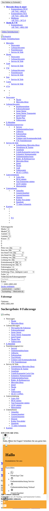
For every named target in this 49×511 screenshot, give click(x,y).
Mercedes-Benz (22, 102)
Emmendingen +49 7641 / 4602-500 (19, 26)
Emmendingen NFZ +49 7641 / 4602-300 (19, 15)
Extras (3, 282)
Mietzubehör (21, 186)
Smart (18, 163)
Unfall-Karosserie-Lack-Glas (27, 152)
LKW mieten (21, 184)
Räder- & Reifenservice (25, 159)
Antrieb (4, 234)
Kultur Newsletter (23, 200)
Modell (4, 231)
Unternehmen (11, 188)
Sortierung (5, 272)
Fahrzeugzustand (7, 269)
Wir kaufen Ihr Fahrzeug (21, 328)
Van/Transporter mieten (25, 181)
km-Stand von (6, 253)
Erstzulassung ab (7, 262)
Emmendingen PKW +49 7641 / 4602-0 (19, 10)
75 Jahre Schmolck (23, 204)
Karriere (9, 206)
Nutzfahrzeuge (17, 50)
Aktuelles (20, 191)
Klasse (3, 239)
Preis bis (4, 250)
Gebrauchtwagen (18, 48)
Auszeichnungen (22, 195)
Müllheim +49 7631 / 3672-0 (18, 19)
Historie (19, 197)
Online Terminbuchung (10, 32)
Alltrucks (19, 131)
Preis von (4, 248)
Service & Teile (17, 52)
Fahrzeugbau (21, 134)
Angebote (20, 150)
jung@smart (21, 115)
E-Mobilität (10, 122)
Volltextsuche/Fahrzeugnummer (13, 277)
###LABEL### (10, 284)
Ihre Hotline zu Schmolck (11, 2)
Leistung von (6, 257)
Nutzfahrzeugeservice (14, 125)
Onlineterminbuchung (24, 129)
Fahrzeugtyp (6, 267)
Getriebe (4, 236)
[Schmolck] (6, 36)
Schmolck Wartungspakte (26, 154)
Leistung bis (6, 260)
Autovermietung (12, 175)
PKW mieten (21, 179)
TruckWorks (21, 136)
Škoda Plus (20, 118)
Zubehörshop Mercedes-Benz (28, 145)
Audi (18, 168)
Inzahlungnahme (22, 106)
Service (19, 127)
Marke (3, 229)
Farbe (3, 274)
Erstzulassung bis (8, 265)
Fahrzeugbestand (23, 109)
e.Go (8, 86)
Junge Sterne (21, 111)
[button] (16, 7)
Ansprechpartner (22, 193)
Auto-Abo (20, 177)
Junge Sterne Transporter (26, 113)
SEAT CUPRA (22, 172)
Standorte (20, 202)
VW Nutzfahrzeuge (24, 141)
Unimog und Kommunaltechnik (28, 138)
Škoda (18, 100)
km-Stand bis (6, 255)
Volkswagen (21, 120)
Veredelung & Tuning (24, 147)
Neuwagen (15, 45)
